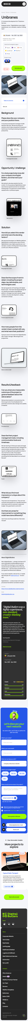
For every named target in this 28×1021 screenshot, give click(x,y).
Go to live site (18, 68)
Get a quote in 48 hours (14, 816)
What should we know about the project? (12, 784)
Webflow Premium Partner (10, 980)
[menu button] (24, 4)
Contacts (5, 1006)
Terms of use (22, 810)
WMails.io (5, 1000)
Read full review (7, 646)
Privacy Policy (13, 810)
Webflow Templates (8, 990)
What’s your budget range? (8, 769)
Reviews (5, 986)
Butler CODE (6, 996)
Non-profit (6, 963)
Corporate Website (8, 936)
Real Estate (6, 943)
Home (3, 12)
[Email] (13, 924)
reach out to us (15, 575)
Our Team (5, 983)
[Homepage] (7, 4)
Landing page (6, 946)
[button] (9, 798)
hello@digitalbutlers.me (7, 594)
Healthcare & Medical (8, 949)
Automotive (6, 959)
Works (7, 12)
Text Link (5, 106)
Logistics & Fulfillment (9, 953)
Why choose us (7, 973)
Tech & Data (6, 939)
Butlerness (6, 993)
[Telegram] (8, 924)
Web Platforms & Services (10, 956)
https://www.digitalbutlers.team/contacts (12, 589)
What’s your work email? (7, 748)
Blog (4, 1003)
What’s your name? (6, 737)
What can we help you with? (8, 759)
